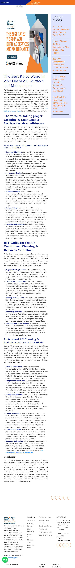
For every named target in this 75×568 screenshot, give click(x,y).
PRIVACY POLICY (42, 566)
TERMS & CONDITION (56, 566)
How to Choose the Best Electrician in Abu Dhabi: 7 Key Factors (61, 47)
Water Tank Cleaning (45, 535)
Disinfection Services (45, 526)
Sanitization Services (45, 532)
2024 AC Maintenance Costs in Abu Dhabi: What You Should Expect (60, 65)
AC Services (31, 520)
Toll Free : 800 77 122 (14, 504)
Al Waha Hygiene (12, 558)
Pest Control (43, 529)
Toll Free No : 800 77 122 (36, 3)
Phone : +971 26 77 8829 (14, 497)
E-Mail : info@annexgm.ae (14, 506)
